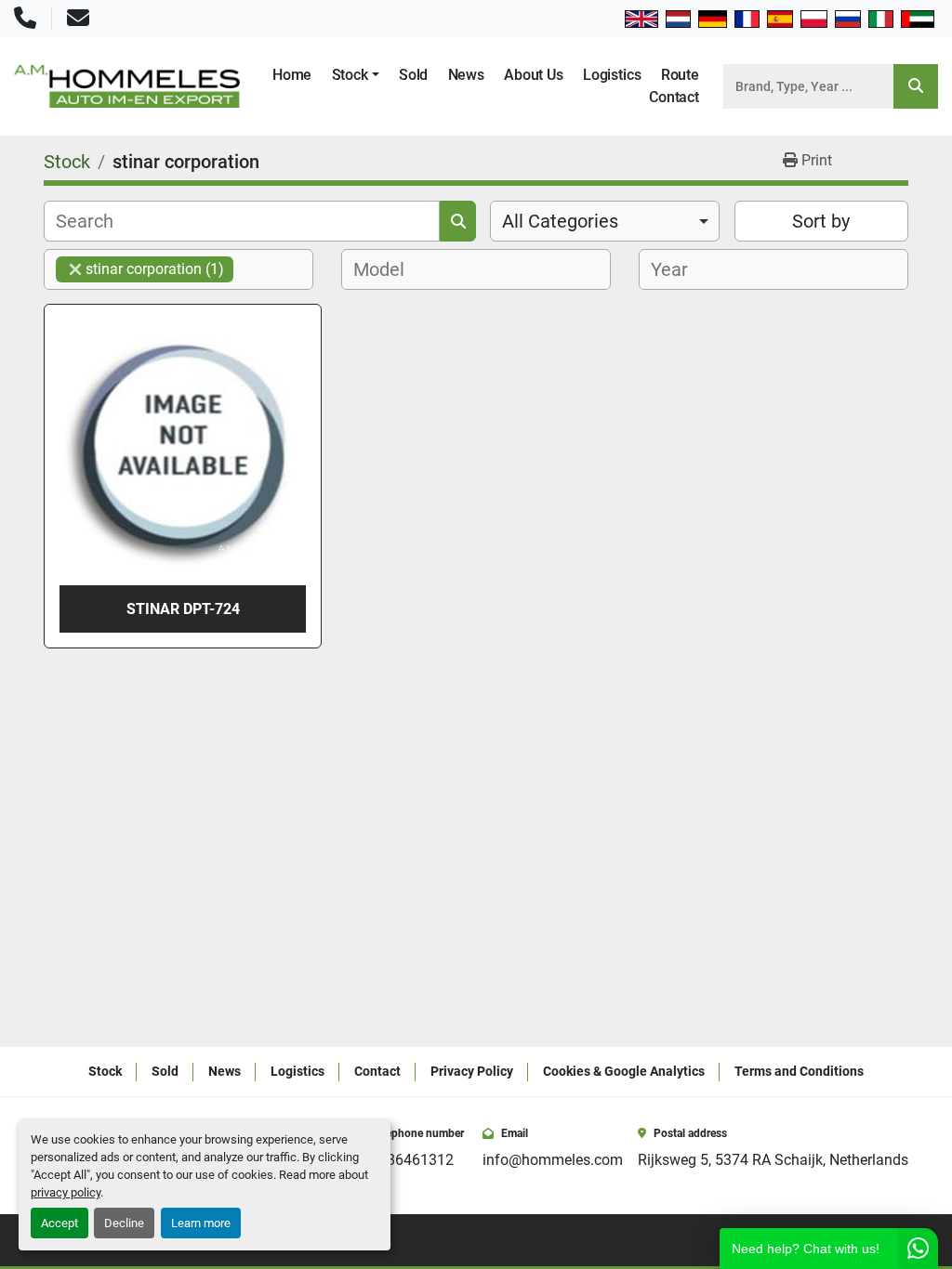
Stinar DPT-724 (183, 609)
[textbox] (384, 269)
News (466, 75)
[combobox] (605, 221)
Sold (413, 75)
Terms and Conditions (799, 1071)
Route (680, 75)
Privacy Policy (471, 1071)
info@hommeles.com (553, 1160)
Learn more (201, 1223)
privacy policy (65, 1192)
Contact (674, 97)
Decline (124, 1223)
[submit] (915, 86)
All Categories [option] (560, 221)
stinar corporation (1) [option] (140, 269)
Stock (350, 75)
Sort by (821, 221)
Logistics (612, 75)
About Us (533, 75)
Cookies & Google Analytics (624, 1071)
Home (291, 75)
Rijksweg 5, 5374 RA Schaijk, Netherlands (773, 1160)
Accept (59, 1223)
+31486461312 (403, 1160)
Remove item (75, 269)
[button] (355, 75)
